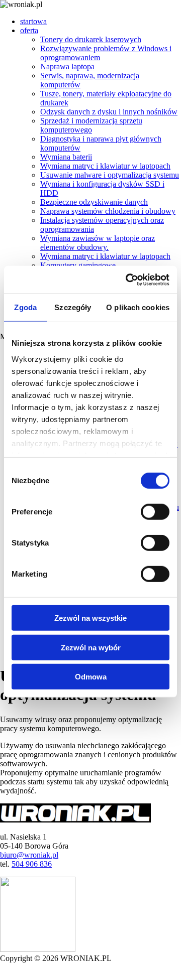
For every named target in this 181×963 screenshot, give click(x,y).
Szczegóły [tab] (72, 307)
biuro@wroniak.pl (29, 855)
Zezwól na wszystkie (90, 618)
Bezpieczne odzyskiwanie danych (94, 202)
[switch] (155, 512)
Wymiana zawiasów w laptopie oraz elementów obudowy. (97, 242)
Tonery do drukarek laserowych (90, 39)
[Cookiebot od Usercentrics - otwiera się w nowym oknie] (127, 279)
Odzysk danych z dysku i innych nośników (108, 111)
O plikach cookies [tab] (137, 307)
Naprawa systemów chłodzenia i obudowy (107, 211)
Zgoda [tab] (25, 307)
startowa (33, 21)
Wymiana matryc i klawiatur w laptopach (105, 166)
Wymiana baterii (66, 157)
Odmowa (91, 676)
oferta (29, 30)
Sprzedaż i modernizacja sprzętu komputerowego (91, 125)
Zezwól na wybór (91, 647)
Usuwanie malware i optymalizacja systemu (109, 175)
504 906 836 (32, 864)
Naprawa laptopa (67, 66)
